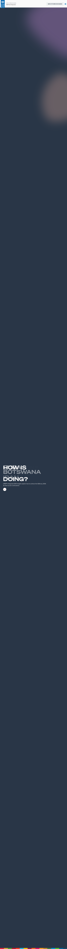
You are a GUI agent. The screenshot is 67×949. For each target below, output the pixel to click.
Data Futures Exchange (55, 4)
